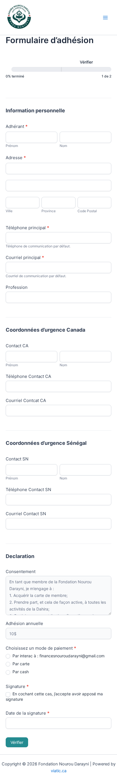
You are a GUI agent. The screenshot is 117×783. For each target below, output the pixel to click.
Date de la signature (27, 713)
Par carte (20, 663)
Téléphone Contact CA (28, 376)
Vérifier (17, 742)
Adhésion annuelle (24, 623)
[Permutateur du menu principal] (105, 18)
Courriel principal (25, 257)
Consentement (20, 571)
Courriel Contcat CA (26, 400)
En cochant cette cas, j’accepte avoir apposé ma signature (54, 696)
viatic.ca (58, 770)
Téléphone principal (27, 227)
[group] (58, 69)
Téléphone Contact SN (28, 489)
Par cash (20, 671)
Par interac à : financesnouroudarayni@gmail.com (58, 655)
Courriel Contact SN (26, 513)
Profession (17, 287)
